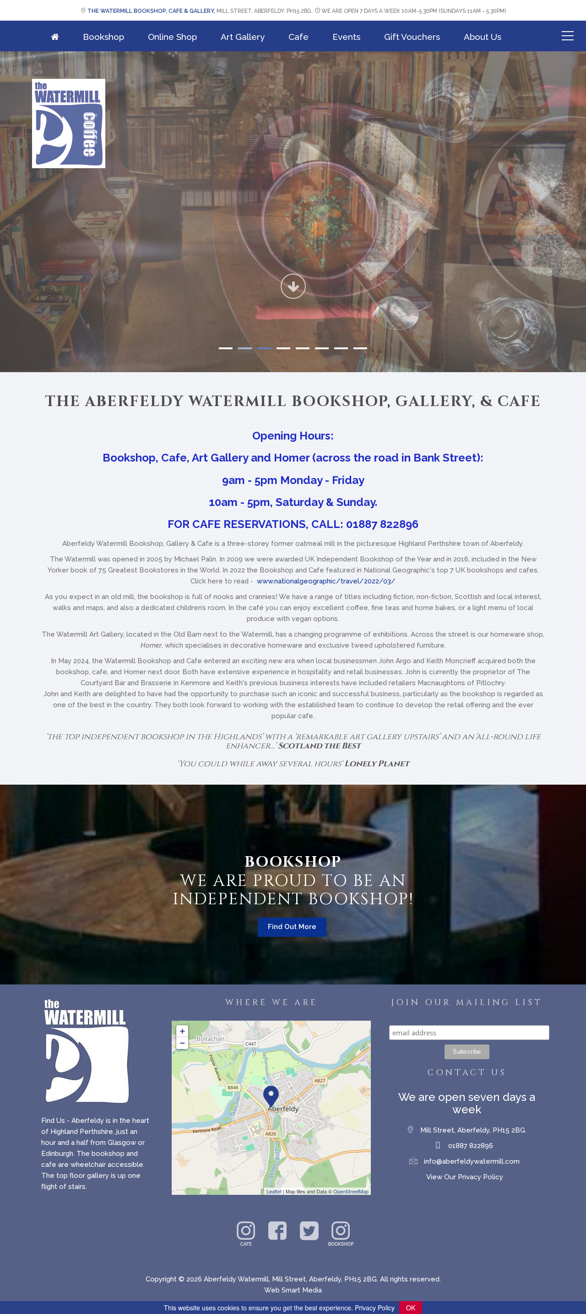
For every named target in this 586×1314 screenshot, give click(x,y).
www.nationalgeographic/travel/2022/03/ (326, 581)
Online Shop (172, 37)
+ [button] (182, 1031)
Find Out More (292, 927)
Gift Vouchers (412, 37)
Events (346, 37)
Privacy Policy (375, 1307)
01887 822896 (470, 1146)
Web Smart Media (293, 1290)
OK (410, 1307)
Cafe (298, 37)
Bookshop (103, 37)
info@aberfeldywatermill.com (472, 1161)
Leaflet (274, 1191)
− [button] (182, 1043)
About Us (482, 37)
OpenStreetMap (351, 1191)
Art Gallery (243, 37)
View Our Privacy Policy (464, 1177)
